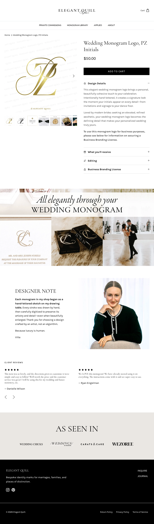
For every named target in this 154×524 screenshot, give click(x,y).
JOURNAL (143, 476)
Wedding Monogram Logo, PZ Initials (30, 35)
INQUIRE (142, 470)
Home (7, 35)
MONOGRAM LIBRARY (77, 25)
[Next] (73, 76)
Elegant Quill (19, 512)
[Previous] (5, 397)
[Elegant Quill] (77, 10)
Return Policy (106, 512)
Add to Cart (116, 71)
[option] (41, 76)
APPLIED (98, 25)
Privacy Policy (122, 512)
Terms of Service (140, 512)
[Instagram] (7, 490)
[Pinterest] (13, 490)
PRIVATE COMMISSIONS (50, 25)
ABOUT (111, 25)
